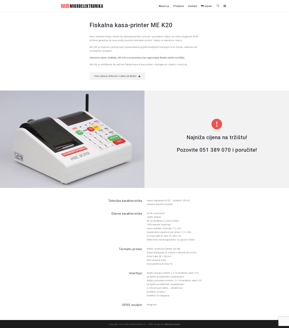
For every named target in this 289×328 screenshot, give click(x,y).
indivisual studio (172, 324)
